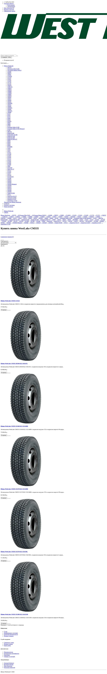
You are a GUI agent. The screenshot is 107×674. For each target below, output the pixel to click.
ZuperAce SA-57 (12, 196)
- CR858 (59, 217)
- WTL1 (65, 223)
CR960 (9, 106)
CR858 (9, 100)
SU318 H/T (10, 176)
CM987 (9, 94)
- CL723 (97, 215)
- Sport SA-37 (56, 221)
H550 (8, 120)
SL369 (9, 163)
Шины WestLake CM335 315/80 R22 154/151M (14, 614)
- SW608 (25, 223)
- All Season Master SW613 (38, 215)
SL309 (9, 157)
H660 (8, 124)
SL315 (9, 158)
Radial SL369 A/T (12, 139)
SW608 (9, 185)
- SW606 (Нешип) (16, 223)
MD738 (9, 131)
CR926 (9, 102)
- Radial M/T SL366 (14, 220)
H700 (8, 125)
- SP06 (42, 221)
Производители (8, 652)
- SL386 (37, 221)
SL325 (9, 160)
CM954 (9, 90)
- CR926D (72, 217)
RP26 (8, 143)
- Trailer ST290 (57, 223)
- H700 (55, 218)
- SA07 (85, 220)
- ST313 (63, 221)
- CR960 (84, 217)
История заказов (8, 664)
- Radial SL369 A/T (44, 220)
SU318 (9, 175)
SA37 (8, 151)
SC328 (9, 154)
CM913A (9, 87)
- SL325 (20, 221)
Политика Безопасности (11, 634)
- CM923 (11, 217)
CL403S (9, 76)
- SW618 (37, 223)
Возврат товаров (8, 636)
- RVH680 (74, 220)
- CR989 (8, 218)
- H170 (24, 218)
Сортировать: (4, 241)
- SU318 (81, 221)
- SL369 (31, 221)
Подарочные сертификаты (11, 653)
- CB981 (61, 215)
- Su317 (75, 221)
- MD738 (100, 218)
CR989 (9, 112)
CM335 (9, 85)
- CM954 (17, 217)
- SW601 (101, 221)
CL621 (9, 79)
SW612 (9, 187)
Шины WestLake (8, 66)
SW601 (9, 179)
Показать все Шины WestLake (12, 202)
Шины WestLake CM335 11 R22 (10, 301)
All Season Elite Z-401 (13, 69)
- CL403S (67, 215)
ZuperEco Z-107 (11, 199)
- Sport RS (48, 221)
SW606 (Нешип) (12, 184)
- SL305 (3, 221)
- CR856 (47, 217)
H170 (8, 117)
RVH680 (9, 146)
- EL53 (14, 218)
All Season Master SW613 (14, 70)
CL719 (9, 82)
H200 (8, 118)
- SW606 (8, 223)
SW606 (9, 182)
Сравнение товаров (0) (7, 237)
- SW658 (50, 223)
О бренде (6, 203)
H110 (8, 115)
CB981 (9, 75)
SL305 (9, 155)
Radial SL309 (11, 137)
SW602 (9, 181)
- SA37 (90, 220)
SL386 (9, 164)
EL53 (8, 114)
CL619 (9, 78)
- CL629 (85, 215)
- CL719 (91, 215)
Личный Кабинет (9, 663)
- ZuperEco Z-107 (95, 223)
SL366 (9, 161)
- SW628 (44, 223)
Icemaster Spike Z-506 (13, 127)
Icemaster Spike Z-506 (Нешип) (16, 128)
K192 (8, 130)
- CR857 (53, 217)
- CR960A (90, 217)
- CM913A (4, 217)
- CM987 (35, 217)
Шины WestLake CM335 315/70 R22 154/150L (14, 551)
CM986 (9, 93)
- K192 (94, 218)
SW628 (9, 190)
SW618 (9, 188)
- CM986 (29, 217)
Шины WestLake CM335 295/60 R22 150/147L (14, 363)
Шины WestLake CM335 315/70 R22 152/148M (14, 489)
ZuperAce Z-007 (11, 197)
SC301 (9, 152)
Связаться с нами (9, 642)
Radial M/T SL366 (12, 134)
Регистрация (11, 5)
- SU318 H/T (88, 221)
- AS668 (49, 215)
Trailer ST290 (11, 193)
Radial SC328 (11, 136)
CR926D (9, 103)
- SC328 (102, 220)
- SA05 (80, 220)
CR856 (9, 97)
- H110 (19, 218)
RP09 (8, 140)
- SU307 (69, 221)
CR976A (9, 111)
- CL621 (79, 215)
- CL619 (73, 215)
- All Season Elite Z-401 (23, 215)
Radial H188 (10, 133)
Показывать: (4, 244)
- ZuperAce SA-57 (73, 223)
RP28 (8, 145)
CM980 (9, 91)
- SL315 (14, 221)
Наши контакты (8, 206)
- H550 (34, 218)
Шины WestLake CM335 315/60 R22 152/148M (14, 426)
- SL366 (26, 221)
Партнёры (7, 655)
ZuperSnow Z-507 (12, 200)
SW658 (9, 191)
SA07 (8, 149)
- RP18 (58, 220)
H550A (9, 121)
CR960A (9, 108)
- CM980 (23, 217)
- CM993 (42, 217)
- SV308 (95, 221)
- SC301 (96, 220)
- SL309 (9, 221)
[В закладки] (8, 435)
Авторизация (11, 6)
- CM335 (103, 215)
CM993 (9, 96)
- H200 (29, 218)
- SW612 (31, 223)
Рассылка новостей (9, 667)
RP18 (8, 142)
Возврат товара (8, 644)
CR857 (9, 99)
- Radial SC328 (24, 220)
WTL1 (9, 194)
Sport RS (9, 167)
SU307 (9, 172)
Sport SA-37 (10, 169)
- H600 (45, 218)
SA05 (8, 148)
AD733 (9, 67)
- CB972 (55, 215)
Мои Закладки (8, 666)
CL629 (9, 81)
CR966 (9, 109)
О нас (5, 631)
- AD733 (13, 215)
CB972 (9, 73)
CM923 (9, 88)
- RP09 (53, 220)
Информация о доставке (11, 633)
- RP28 (68, 220)
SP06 (8, 166)
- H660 (50, 218)
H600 (8, 122)
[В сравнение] (9, 435)
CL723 (9, 84)
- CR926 (65, 217)
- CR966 (97, 217)
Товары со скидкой (9, 656)
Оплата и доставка (9, 205)
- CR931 (78, 217)
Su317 (9, 173)
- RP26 (63, 220)
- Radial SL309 (34, 220)
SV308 (9, 178)
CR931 (9, 105)
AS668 (9, 72)
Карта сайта (7, 645)
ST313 (9, 170)
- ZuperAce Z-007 (84, 223)
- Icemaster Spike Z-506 (65, 218)
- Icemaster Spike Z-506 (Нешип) (81, 218)
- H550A (40, 218)
